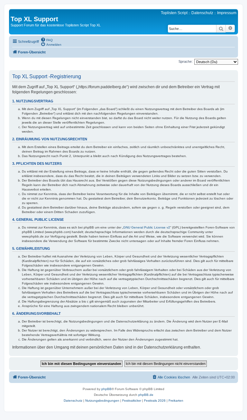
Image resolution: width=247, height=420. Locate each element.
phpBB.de (145, 395)
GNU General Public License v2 (146, 227)
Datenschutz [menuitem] (202, 13)
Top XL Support (34, 19)
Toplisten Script (174, 13)
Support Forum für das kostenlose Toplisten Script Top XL (56, 25)
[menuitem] (47, 39)
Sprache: (185, 61)
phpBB (106, 389)
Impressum (226, 13)
